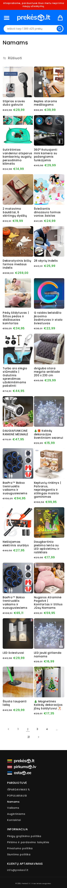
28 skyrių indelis (46, 261)
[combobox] (34, 28)
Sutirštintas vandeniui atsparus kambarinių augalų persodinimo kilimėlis (17, 157)
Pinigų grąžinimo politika (24, 836)
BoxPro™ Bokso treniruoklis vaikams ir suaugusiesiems (15, 488)
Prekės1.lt (26, 883)
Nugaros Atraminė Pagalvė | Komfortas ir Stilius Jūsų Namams (48, 603)
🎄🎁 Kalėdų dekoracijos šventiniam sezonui (48, 434)
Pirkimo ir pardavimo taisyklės (28, 842)
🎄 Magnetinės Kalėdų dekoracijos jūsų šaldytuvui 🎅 (48, 705)
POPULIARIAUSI (17, 795)
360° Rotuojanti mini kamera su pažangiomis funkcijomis (45, 155)
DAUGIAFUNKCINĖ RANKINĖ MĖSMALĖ (15, 432)
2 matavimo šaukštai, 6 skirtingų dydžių (15, 212)
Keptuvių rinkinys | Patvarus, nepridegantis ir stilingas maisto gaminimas (47, 490)
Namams (13, 802)
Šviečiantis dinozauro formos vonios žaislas (47, 212)
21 (29, 737)
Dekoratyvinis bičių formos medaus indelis (17, 264)
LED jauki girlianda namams (47, 654)
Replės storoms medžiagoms (45, 103)
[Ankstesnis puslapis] (9, 729)
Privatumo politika (20, 848)
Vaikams (13, 808)
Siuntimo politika (18, 854)
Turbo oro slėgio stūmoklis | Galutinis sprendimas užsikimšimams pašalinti (15, 377)
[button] (6, 17)
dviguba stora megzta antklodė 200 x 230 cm (47, 372)
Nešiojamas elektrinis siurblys (16, 543)
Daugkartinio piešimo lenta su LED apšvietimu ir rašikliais (46, 547)
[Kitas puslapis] (38, 737)
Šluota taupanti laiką (15, 703)
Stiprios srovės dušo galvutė (14, 103)
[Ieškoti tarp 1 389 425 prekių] (60, 29)
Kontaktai (14, 820)
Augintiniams (16, 814)
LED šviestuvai (13, 653)
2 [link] (28, 729)
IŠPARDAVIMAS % (18, 789)
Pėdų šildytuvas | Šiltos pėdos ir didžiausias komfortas (16, 318)
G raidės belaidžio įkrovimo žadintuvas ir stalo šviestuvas (48, 318)
